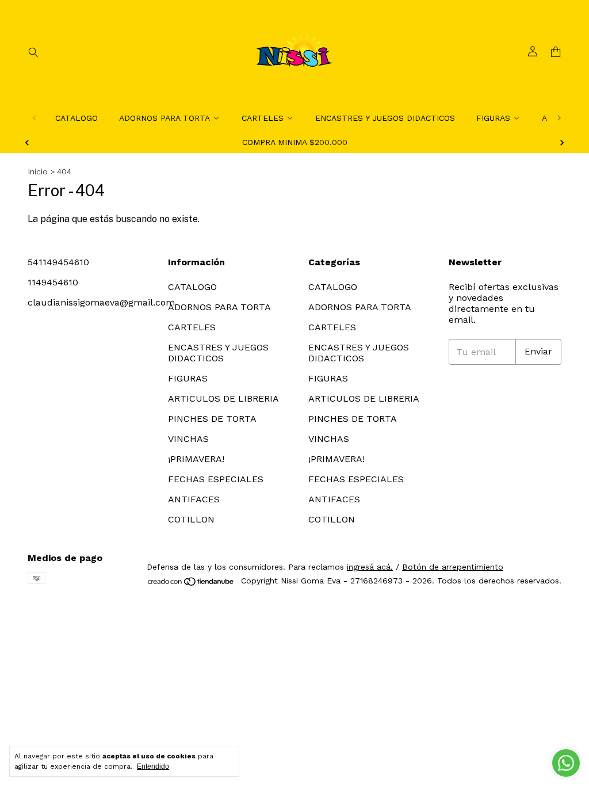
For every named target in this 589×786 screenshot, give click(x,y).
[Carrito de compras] (555, 52)
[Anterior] (34, 118)
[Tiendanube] (191, 584)
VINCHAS (188, 438)
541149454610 (58, 262)
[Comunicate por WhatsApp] (566, 763)
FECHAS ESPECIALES (215, 479)
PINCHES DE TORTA (212, 418)
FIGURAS (493, 118)
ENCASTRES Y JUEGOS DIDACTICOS (385, 118)
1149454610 (53, 282)
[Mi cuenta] (532, 51)
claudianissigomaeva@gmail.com (101, 302)
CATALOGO (76, 118)
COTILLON (191, 519)
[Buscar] (33, 52)
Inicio (38, 171)
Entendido (153, 766)
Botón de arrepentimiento (452, 566)
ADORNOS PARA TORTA (164, 118)
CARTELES (263, 118)
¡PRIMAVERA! (196, 458)
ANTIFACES (194, 499)
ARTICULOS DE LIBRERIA (223, 398)
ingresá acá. (370, 566)
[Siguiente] (559, 118)
